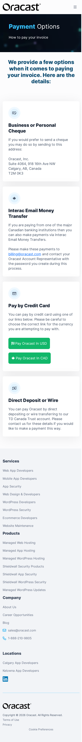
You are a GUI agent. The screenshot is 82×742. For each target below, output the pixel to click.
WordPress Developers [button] (19, 502)
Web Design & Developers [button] (21, 494)
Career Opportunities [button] (18, 615)
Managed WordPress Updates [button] (24, 590)
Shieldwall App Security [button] (20, 574)
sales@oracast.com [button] (22, 630)
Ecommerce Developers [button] (20, 518)
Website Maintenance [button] (18, 526)
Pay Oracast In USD (30, 343)
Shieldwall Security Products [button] (23, 566)
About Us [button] (9, 607)
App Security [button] (12, 486)
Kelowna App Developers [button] (21, 670)
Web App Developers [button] (18, 470)
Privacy (7, 724)
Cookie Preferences (41, 729)
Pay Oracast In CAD (31, 358)
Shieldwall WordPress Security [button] (24, 582)
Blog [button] (6, 623)
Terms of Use (11, 719)
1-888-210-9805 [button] (20, 638)
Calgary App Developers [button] (20, 663)
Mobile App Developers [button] (20, 478)
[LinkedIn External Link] (5, 679)
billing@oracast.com (24, 254)
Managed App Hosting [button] (19, 550)
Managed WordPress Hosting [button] (24, 558)
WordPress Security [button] (17, 510)
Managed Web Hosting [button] (19, 543)
